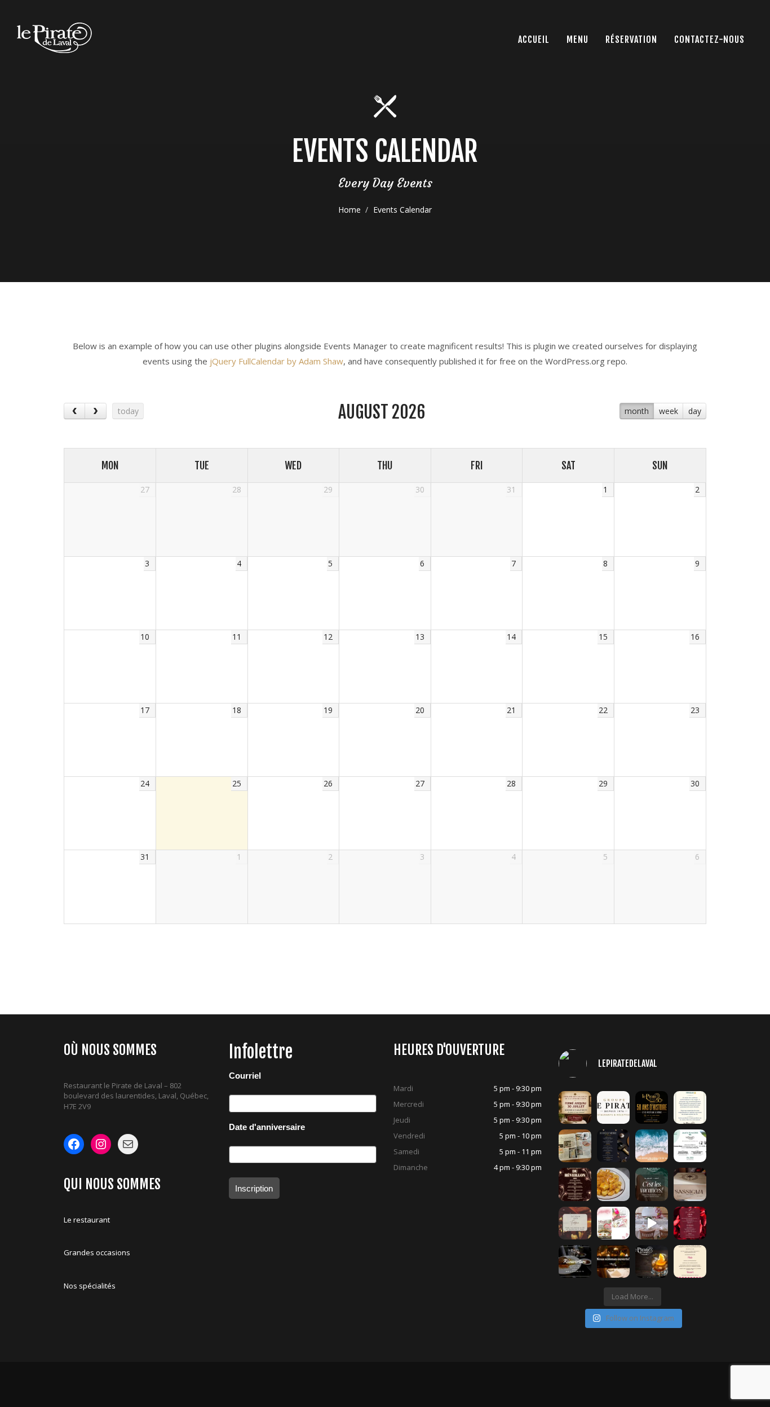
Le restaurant (87, 1220)
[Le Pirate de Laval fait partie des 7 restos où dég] (575, 1145)
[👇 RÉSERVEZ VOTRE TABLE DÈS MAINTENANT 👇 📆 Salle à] (613, 1261)
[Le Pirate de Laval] (54, 38)
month (637, 411)
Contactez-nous (709, 39)
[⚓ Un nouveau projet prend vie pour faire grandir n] (613, 1107)
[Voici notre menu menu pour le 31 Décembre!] (575, 1184)
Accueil (534, 39)
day (694, 411)
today (128, 411)
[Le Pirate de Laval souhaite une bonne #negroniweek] (651, 1261)
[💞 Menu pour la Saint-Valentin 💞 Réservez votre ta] (690, 1223)
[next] (95, 411)
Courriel (245, 1075)
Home (349, 209)
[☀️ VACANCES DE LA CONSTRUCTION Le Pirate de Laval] (575, 1107)
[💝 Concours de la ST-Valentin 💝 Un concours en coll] (613, 1223)
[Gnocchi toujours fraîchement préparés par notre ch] (613, 1184)
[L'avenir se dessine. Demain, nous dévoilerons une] (651, 1107)
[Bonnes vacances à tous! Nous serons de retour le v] (651, 1184)
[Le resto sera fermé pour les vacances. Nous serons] (575, 1223)
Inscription (254, 1188)
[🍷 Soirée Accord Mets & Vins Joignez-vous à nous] (690, 1145)
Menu (577, 39)
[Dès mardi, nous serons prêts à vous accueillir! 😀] (575, 1261)
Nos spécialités (90, 1286)
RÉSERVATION (631, 39)
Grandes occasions (97, 1252)
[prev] (74, 411)
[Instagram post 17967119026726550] (651, 1223)
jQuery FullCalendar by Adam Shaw (276, 361)
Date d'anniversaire (267, 1127)
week (668, 411)
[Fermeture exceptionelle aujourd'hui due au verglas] (690, 1107)
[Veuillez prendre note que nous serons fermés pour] (651, 1145)
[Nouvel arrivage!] (690, 1184)
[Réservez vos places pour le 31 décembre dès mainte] (613, 1145)
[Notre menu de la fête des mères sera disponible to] (690, 1261)
